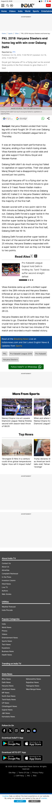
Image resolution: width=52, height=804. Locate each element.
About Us (5, 567)
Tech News (6, 644)
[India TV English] (27, 6)
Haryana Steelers (10, 359)
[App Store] (33, 743)
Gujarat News (7, 710)
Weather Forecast (9, 607)
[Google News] (8, 118)
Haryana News (7, 686)
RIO (28, 776)
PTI (14, 52)
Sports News (7, 641)
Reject (34, 801)
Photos (4, 631)
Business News (8, 651)
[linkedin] (28, 730)
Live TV (5, 587)
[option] (26, 269)
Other (17, 33)
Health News (7, 655)
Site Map (12, 772)
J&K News (6, 713)
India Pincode (7, 610)
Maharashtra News (33, 679)
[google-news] (34, 730)
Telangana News (32, 686)
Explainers (6, 648)
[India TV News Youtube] (50, 1)
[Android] (42, 1)
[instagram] (16, 730)
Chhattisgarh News (9, 706)
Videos (12, 11)
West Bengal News (33, 689)
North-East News (8, 696)
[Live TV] (48, 5)
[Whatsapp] (42, 118)
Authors (5, 591)
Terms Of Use (24, 772)
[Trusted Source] (21, 118)
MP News (5, 693)
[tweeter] (10, 730)
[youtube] (22, 730)
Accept (20, 801)
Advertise (5, 570)
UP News (5, 703)
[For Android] (11, 758)
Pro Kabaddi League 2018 (21, 353)
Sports (36, 11)
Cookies (5, 796)
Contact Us (6, 563)
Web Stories (6, 594)
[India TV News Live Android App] (11, 743)
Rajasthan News (32, 682)
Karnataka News (8, 717)
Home (4, 11)
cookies (44, 798)
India (20, 11)
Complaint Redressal (10, 574)
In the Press (6, 577)
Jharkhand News (8, 689)
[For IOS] (33, 758)
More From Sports (26, 394)
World (27, 11)
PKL (4, 353)
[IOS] (39, 1)
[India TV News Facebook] (45, 1)
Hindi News (6, 584)
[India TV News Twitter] (47, 1)
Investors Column (8, 580)
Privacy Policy (37, 772)
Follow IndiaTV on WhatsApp (24, 367)
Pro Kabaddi (40, 353)
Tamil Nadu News (9, 699)
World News (6, 627)
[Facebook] (4, 730)
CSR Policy (20, 776)
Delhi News (6, 682)
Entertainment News (10, 638)
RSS (34, 776)
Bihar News (6, 679)
